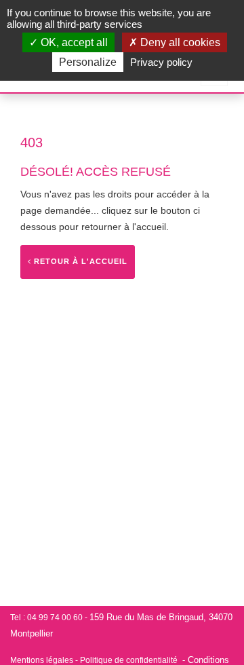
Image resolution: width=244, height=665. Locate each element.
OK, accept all (73, 42)
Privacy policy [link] (161, 62)
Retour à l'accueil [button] (79, 261)
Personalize (88, 62)
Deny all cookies (179, 42)
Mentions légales (41, 660)
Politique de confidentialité (129, 660)
